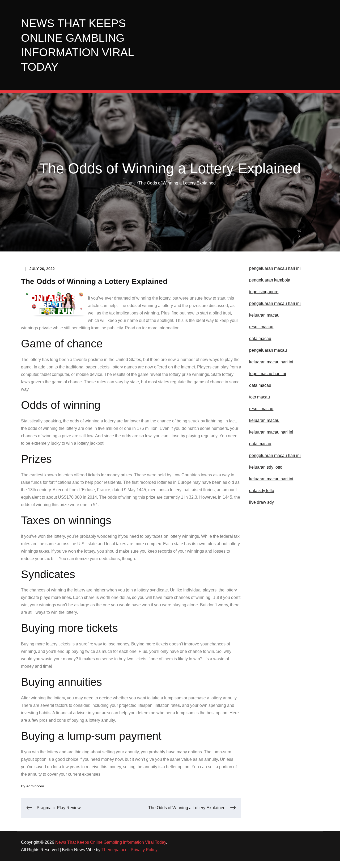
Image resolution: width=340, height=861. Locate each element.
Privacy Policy (144, 849)
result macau (261, 408)
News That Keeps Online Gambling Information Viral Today (110, 842)
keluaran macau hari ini (271, 479)
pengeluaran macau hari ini (275, 303)
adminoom (35, 786)
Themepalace (114, 849)
